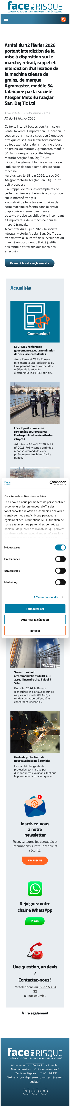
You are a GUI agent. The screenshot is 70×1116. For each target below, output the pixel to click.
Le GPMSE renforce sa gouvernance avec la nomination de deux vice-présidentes (34, 350)
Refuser (35, 630)
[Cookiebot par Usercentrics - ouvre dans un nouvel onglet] (50, 483)
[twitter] (26, 1091)
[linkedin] (35, 1091)
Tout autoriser (35, 608)
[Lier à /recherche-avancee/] (63, 19)
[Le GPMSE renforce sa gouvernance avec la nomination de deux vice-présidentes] (35, 303)
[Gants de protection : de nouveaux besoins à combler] (35, 713)
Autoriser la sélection (35, 619)
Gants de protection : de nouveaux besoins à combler (32, 758)
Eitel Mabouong (32, 113)
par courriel (36, 996)
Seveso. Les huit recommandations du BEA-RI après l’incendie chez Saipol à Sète (32, 677)
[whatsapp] (44, 1091)
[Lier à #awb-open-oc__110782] (6, 19)
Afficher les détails (46, 597)
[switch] (60, 559)
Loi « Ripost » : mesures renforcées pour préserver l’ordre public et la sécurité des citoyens (33, 433)
